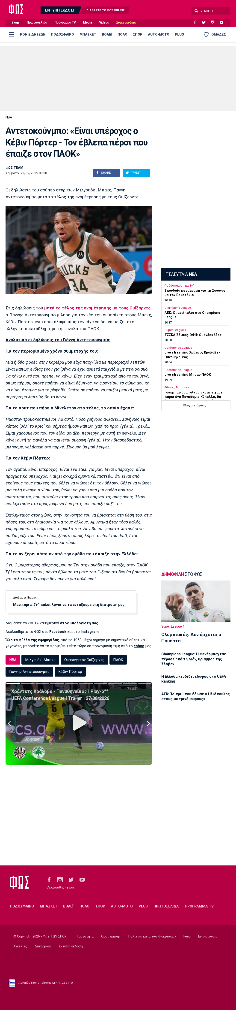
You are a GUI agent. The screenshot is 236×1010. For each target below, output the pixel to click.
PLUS (179, 34)
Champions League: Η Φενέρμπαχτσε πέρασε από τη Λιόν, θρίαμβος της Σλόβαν (193, 659)
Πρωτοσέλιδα (37, 22)
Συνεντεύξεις (126, 22)
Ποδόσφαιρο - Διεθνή (179, 285)
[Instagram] (214, 22)
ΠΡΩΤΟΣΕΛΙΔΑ (166, 906)
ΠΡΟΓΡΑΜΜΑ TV (199, 906)
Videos (104, 22)
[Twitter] (205, 22)
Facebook (57, 631)
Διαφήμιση (43, 946)
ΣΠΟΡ (137, 34)
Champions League (178, 307)
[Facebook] (197, 22)
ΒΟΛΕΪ (107, 34)
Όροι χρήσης (111, 936)
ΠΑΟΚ (118, 660)
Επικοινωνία (207, 936)
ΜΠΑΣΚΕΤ (88, 34)
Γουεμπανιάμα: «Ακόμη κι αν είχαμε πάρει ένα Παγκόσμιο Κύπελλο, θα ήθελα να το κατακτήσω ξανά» (194, 396)
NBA (9, 117)
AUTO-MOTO (158, 34)
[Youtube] (223, 22)
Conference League (178, 347)
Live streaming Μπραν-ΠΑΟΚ (188, 375)
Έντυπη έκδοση (71, 946)
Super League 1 (175, 330)
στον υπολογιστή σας (79, 623)
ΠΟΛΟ (122, 34)
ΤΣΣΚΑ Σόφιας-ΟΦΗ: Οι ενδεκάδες (193, 335)
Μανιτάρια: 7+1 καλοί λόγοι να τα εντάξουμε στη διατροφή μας (68, 604)
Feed (187, 936)
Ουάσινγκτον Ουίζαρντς (84, 660)
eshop (139, 646)
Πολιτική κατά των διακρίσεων (152, 936)
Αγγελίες (20, 946)
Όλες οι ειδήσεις (194, 405)
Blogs (15, 22)
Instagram (90, 631)
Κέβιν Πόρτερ (70, 671)
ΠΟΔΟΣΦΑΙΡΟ (62, 34)
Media (87, 22)
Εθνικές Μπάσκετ (177, 387)
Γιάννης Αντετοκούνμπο (29, 671)
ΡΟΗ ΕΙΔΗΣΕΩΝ (32, 34)
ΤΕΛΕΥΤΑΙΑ (181, 274)
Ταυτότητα (85, 936)
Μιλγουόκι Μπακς (40, 660)
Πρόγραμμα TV (65, 22)
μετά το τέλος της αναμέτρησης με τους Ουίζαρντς (96, 308)
